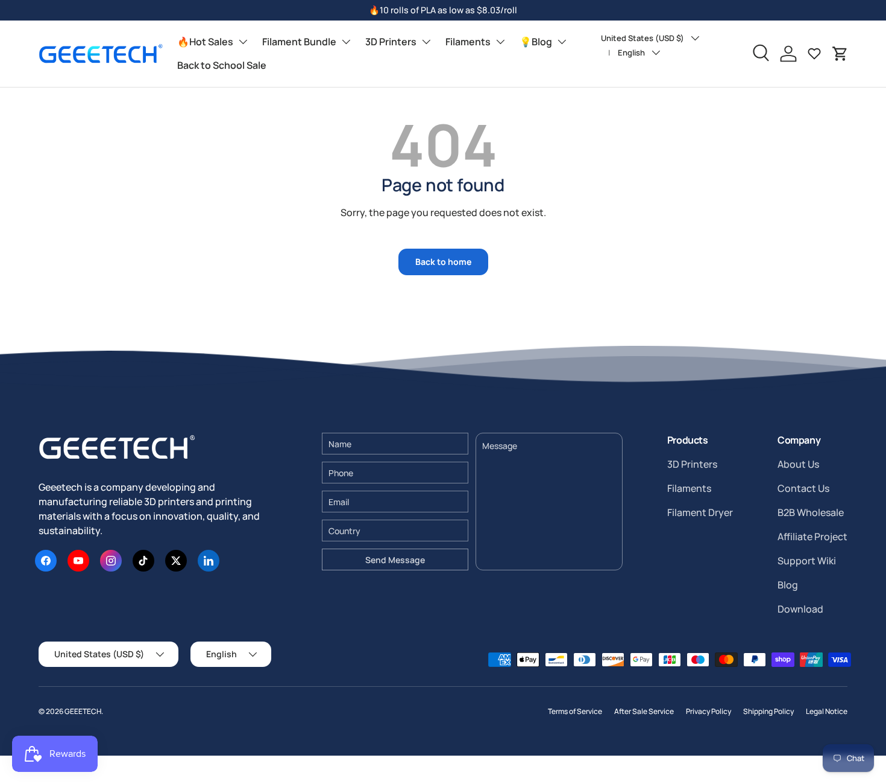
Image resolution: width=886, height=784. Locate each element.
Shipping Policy (768, 711)
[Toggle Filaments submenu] (500, 41)
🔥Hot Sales (205, 41)
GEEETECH (82, 711)
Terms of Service (575, 711)
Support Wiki (807, 560)
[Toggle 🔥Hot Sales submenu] (243, 41)
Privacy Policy (708, 711)
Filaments (468, 41)
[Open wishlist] (814, 53)
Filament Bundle (299, 41)
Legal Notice (826, 711)
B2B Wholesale (811, 512)
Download (800, 609)
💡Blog (536, 41)
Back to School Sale (221, 65)
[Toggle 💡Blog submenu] (562, 41)
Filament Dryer (700, 512)
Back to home (443, 261)
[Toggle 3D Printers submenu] (426, 41)
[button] (840, 53)
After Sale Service (644, 711)
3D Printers (390, 41)
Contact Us (803, 488)
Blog (788, 584)
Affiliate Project (812, 536)
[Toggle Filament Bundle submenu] (346, 41)
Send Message (395, 560)
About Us (798, 464)
